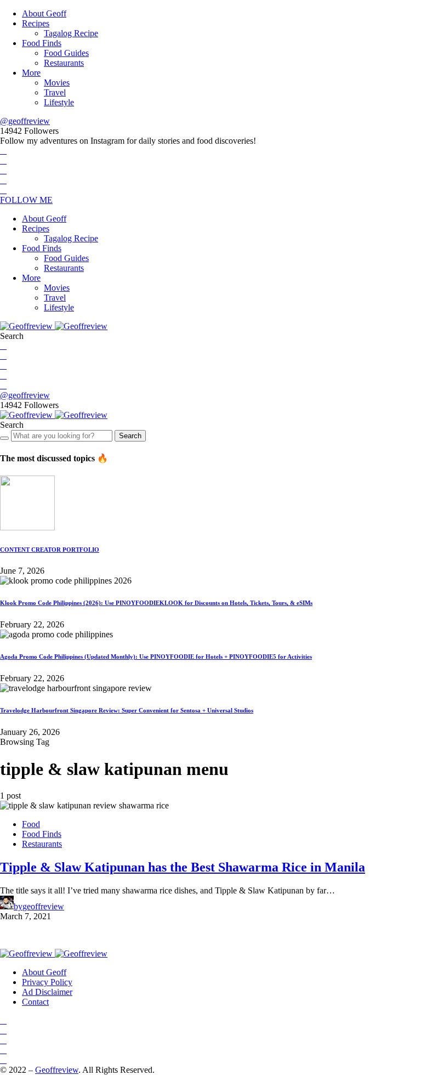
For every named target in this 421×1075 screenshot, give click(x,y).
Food (31, 824)
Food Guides (66, 53)
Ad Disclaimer (47, 992)
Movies (57, 82)
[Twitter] (3, 160)
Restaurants (64, 62)
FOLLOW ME (26, 200)
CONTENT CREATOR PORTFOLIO (49, 549)
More (31, 72)
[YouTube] (3, 180)
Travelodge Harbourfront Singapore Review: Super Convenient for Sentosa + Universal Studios (126, 710)
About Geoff (44, 13)
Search (130, 436)
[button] (12, 336)
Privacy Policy (47, 982)
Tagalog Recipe (71, 33)
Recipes (35, 23)
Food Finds (41, 43)
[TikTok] (3, 190)
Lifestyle (59, 102)
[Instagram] (3, 170)
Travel (55, 92)
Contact (35, 1001)
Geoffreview (56, 1069)
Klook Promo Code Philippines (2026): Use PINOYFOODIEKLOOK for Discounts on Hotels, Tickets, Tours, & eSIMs (156, 602)
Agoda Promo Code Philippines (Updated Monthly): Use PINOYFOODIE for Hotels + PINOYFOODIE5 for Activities (156, 656)
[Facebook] (3, 150)
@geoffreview (25, 121)
